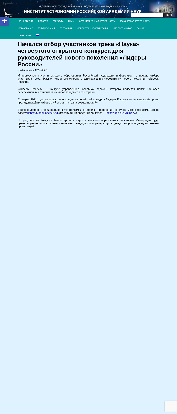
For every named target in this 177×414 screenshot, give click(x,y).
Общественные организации (93, 28)
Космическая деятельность (135, 21)
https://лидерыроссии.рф (43, 112)
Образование (25, 28)
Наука (71, 21)
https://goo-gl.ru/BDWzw (121, 112)
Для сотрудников (122, 28)
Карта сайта (24, 35)
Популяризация (46, 28)
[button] (4, 21)
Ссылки (141, 28)
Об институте (25, 21)
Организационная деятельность (97, 21)
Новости (43, 21)
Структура (58, 21)
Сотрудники (66, 28)
